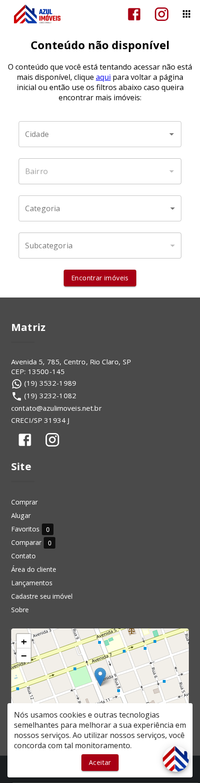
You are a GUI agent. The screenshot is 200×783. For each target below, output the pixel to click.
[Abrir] (171, 134)
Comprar (24, 502)
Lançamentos (32, 582)
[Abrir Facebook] (134, 14)
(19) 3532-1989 (50, 383)
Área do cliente (33, 569)
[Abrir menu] (186, 14)
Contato (23, 555)
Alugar (21, 515)
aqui (103, 77)
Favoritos (30, 529)
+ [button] (24, 641)
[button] (100, 208)
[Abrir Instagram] (161, 14)
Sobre (20, 609)
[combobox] (100, 134)
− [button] (24, 655)
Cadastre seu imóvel (42, 596)
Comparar (31, 543)
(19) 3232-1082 (50, 395)
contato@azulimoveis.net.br (56, 408)
